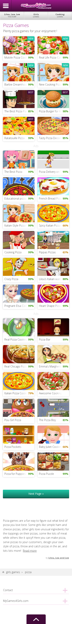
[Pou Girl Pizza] (19, 407)
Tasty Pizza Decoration (53, 138)
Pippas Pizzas (47, 252)
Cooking (60, 15)
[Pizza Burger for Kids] (53, 98)
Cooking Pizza (13, 252)
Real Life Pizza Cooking (53, 57)
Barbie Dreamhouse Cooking (19, 84)
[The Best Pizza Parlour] (19, 98)
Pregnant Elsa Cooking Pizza (19, 306)
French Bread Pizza (51, 198)
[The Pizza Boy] (53, 407)
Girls (36, 15)
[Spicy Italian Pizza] (53, 213)
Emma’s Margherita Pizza (54, 366)
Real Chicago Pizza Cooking (19, 366)
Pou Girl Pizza (12, 420)
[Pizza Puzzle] (53, 461)
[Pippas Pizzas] (53, 239)
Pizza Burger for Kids (51, 111)
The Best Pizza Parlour (18, 111)
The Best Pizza (13, 172)
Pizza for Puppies (15, 474)
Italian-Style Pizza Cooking (19, 225)
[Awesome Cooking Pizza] (53, 380)
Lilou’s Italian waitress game (54, 279)
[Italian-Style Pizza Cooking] (19, 213)
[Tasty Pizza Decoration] (53, 125)
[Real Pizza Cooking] (19, 327)
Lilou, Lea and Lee (58, 557)
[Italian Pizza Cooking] (19, 380)
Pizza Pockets (12, 447)
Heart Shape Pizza (50, 306)
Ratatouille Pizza (14, 138)
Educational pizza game (19, 198)
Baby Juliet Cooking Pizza (54, 447)
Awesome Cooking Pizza (54, 393)
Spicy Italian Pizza (49, 225)
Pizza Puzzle (46, 474)
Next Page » (36, 493)
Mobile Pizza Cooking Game (19, 57)
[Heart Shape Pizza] (53, 293)
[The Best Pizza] (19, 159)
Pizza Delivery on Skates (54, 172)
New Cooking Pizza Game (54, 84)
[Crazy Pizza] (19, 266)
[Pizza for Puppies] (19, 461)
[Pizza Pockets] (19, 434)
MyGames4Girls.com (36, 5)
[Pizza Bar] (53, 327)
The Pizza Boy (47, 420)
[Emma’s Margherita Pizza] (53, 354)
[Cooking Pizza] (19, 239)
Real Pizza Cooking (15, 339)
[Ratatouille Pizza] (19, 125)
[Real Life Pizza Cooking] (53, 45)
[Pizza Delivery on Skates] (53, 159)
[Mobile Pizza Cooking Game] (19, 45)
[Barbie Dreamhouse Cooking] (19, 72)
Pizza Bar (44, 339)
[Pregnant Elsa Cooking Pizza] (19, 293)
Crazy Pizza (11, 279)
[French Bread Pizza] (53, 186)
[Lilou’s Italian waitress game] (53, 266)
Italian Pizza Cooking (17, 393)
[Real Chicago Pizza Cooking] (19, 354)
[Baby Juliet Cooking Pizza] (53, 434)
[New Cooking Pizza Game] (53, 72)
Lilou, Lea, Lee (12, 15)
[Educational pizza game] (19, 186)
